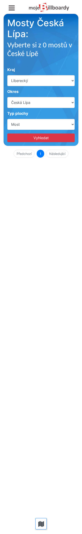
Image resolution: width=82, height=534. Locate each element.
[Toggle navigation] (12, 8)
